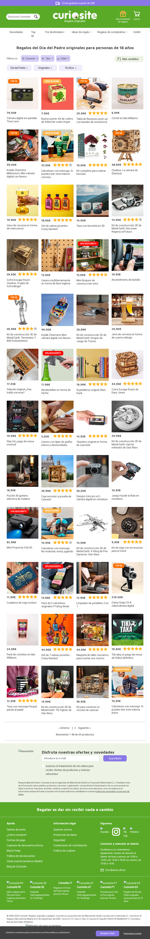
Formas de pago (16, 840)
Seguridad (59, 840)
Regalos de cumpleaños (111, 32)
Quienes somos (62, 829)
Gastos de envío (16, 829)
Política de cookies (64, 850)
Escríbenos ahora (115, 870)
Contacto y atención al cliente (119, 843)
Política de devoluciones (21, 855)
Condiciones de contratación (70, 845)
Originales (44, 67)
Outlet (136, 32)
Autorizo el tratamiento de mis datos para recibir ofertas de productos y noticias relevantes (69, 769)
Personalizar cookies (132, 933)
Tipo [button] (48, 58)
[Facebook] (104, 830)
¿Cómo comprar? (17, 834)
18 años (70, 67)
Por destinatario (54, 32)
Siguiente (84, 727)
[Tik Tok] (125, 832)
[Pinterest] (134, 830)
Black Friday (14, 850)
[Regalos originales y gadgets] (75, 14)
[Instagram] (116, 831)
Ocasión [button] (30, 58)
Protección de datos (65, 834)
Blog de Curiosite (17, 866)
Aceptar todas (107, 933)
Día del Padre (18, 67)
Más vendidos (130, 59)
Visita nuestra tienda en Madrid (24, 861)
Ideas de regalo (80, 32)
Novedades (16, 32)
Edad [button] (63, 58)
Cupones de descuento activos (25, 845)
